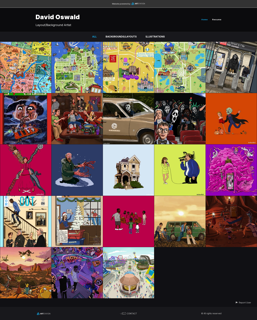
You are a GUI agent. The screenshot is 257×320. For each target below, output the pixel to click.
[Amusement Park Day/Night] (128, 249)
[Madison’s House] (128, 146)
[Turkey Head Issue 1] (77, 197)
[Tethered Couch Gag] (128, 197)
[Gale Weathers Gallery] (179, 146)
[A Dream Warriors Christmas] (25, 95)
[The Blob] (231, 146)
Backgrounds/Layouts (121, 36)
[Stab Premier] (179, 95)
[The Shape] (128, 95)
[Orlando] (179, 43)
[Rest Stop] (179, 197)
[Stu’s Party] (77, 95)
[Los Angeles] (128, 43)
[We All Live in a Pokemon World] (25, 249)
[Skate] (77, 249)
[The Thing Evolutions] (77, 146)
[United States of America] (25, 43)
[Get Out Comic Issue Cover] (25, 197)
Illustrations (155, 36)
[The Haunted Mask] (231, 95)
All (94, 36)
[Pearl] (25, 146)
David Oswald (58, 17)
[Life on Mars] (231, 197)
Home (204, 19)
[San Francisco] (77, 43)
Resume (216, 19)
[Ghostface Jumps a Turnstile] (231, 43)
